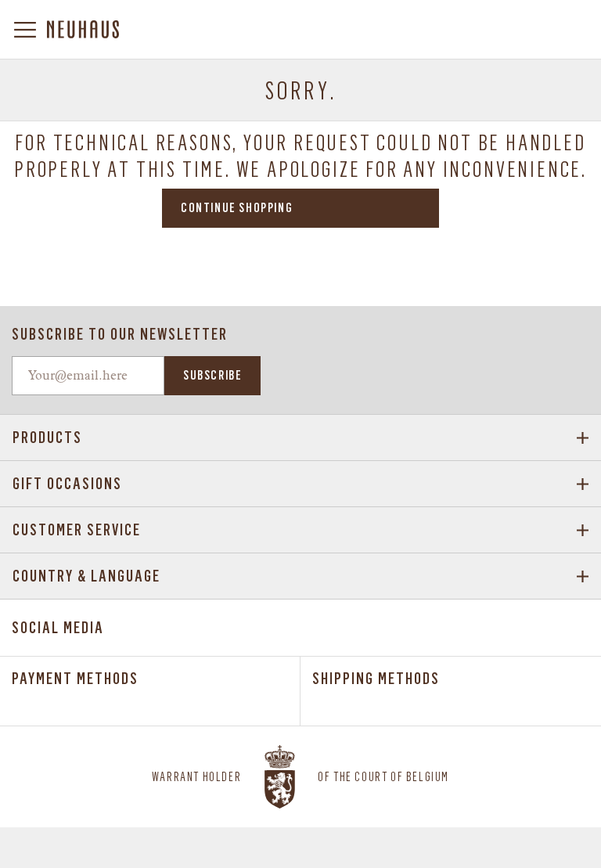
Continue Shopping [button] (237, 207)
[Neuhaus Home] (83, 29)
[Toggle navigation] (30, 29)
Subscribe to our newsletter (120, 334)
